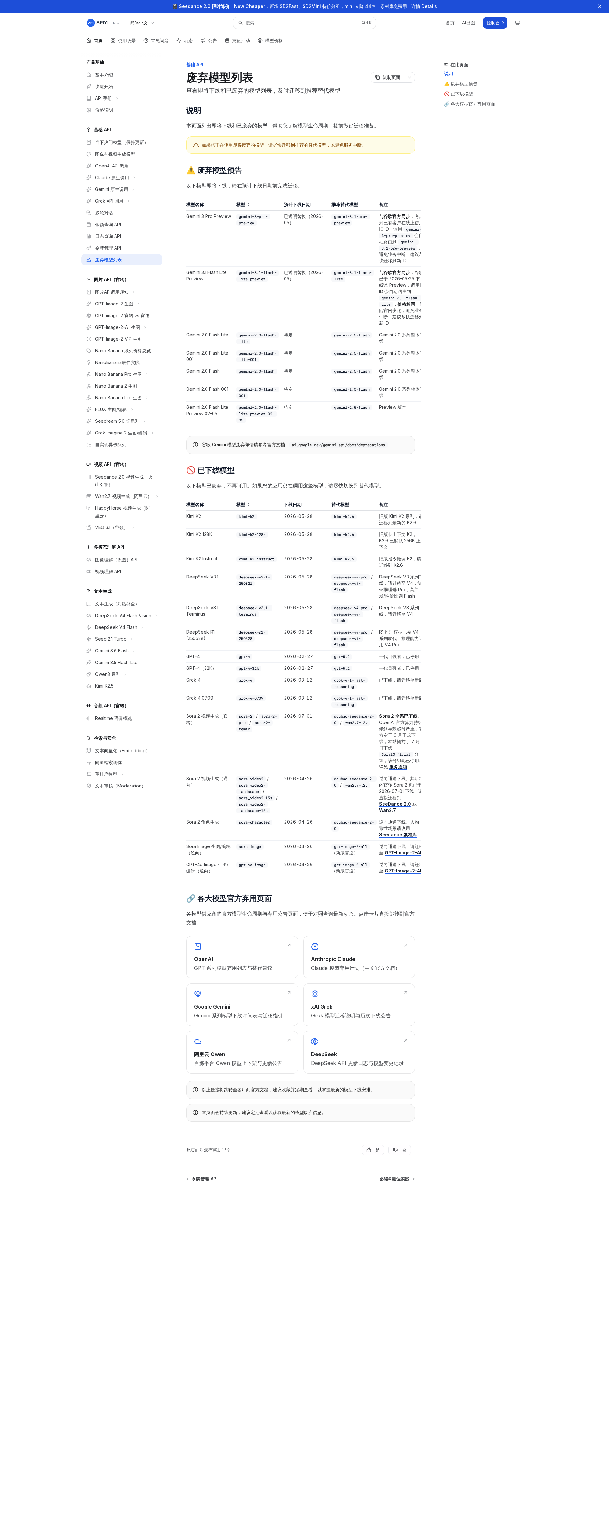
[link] (242, 957)
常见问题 (160, 40)
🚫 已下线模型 (458, 93)
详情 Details (424, 6)
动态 (188, 40)
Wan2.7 (387, 810)
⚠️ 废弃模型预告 (460, 83)
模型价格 (274, 40)
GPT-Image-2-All (403, 852)
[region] (300, 313)
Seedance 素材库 (398, 834)
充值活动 (241, 40)
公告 (212, 40)
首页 (98, 40)
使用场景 (127, 40)
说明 (448, 73)
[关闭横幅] (600, 6)
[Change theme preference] (518, 23)
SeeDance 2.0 (395, 803)
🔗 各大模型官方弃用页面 (469, 104)
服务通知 (398, 766)
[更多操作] (409, 77)
